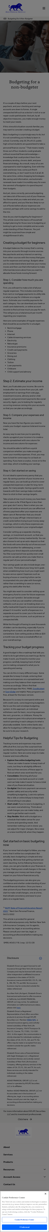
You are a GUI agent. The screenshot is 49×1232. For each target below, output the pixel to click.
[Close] (45, 1194)
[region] (24, 1211)
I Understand (24, 1227)
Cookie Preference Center (24, 1220)
